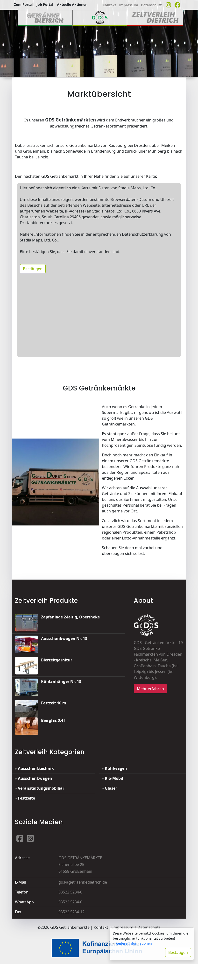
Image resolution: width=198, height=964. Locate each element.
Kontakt (101, 927)
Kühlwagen (116, 768)
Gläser (111, 788)
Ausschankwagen (35, 778)
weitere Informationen (133, 943)
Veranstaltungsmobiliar (41, 788)
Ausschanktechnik (36, 768)
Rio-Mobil (114, 778)
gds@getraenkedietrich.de (82, 882)
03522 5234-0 (70, 892)
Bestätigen (32, 268)
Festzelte (26, 798)
